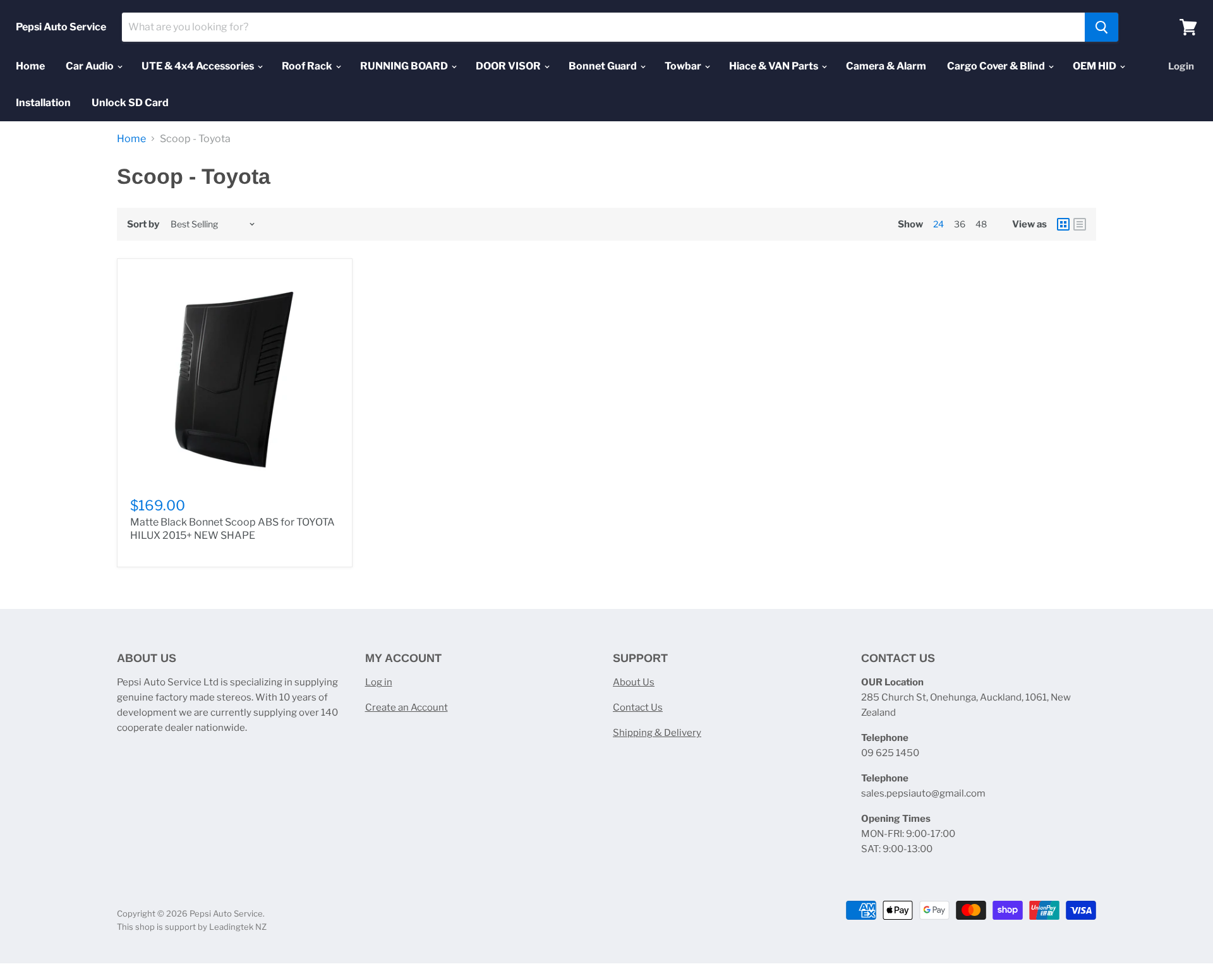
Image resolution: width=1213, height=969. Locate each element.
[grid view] (1063, 224)
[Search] (1101, 27)
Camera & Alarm (886, 66)
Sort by (143, 224)
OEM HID (1095, 66)
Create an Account (406, 707)
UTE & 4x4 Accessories (199, 66)
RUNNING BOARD (405, 66)
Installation (43, 103)
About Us (634, 682)
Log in (378, 682)
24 (938, 224)
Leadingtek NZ (238, 927)
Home (30, 66)
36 (959, 224)
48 (981, 224)
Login (1181, 66)
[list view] (1079, 224)
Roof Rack (308, 66)
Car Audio (91, 66)
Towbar (684, 66)
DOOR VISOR (509, 66)
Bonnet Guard (604, 66)
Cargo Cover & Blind (997, 66)
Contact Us (638, 707)
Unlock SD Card (130, 103)
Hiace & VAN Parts (774, 66)
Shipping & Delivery (657, 732)
